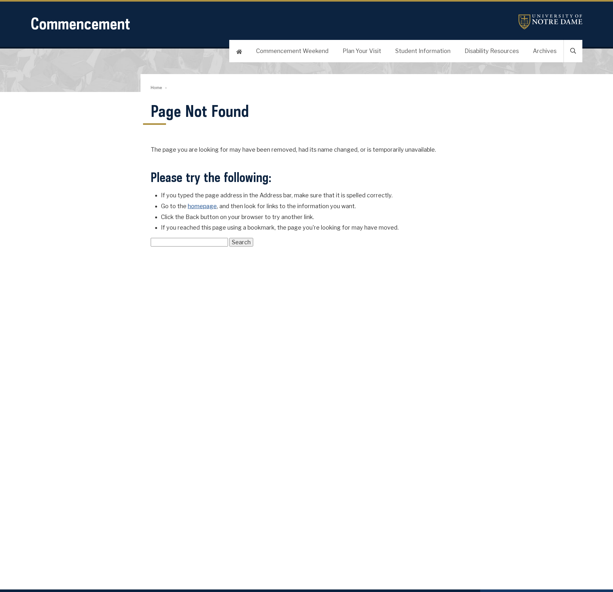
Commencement (80, 23)
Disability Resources (492, 51)
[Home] (239, 51)
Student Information (422, 51)
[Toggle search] (573, 51)
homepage (202, 206)
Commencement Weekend (292, 51)
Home (156, 87)
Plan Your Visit (362, 51)
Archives (544, 51)
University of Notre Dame (550, 21)
